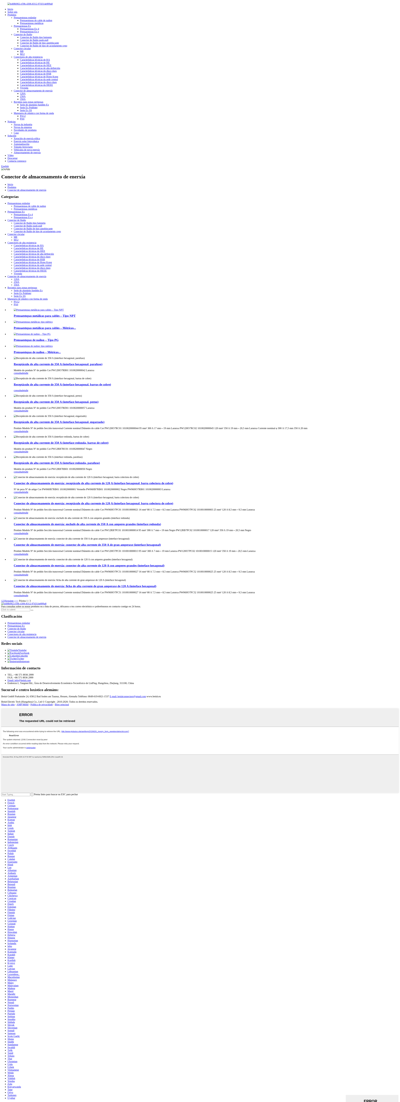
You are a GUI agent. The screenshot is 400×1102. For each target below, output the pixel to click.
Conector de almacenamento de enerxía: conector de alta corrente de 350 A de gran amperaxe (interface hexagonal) (87, 544)
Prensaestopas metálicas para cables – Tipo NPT (45, 315)
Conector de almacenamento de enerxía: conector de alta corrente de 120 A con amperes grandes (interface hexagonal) (89, 565)
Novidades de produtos (25, 130)
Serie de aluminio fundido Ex (34, 104)
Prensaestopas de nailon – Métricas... (37, 352)
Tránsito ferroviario (23, 147)
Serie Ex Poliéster (29, 107)
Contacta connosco (17, 161)
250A (23, 96)
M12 (22, 54)
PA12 (23, 116)
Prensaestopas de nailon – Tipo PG (36, 340)
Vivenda (24, 88)
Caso (16, 133)
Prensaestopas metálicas (31, 23)
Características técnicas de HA (35, 59)
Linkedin (23, 655)
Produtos (12, 14)
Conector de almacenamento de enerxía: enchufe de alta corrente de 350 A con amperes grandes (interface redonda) (87, 524)
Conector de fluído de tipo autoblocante (39, 43)
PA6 (22, 118)
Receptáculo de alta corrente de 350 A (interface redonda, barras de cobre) (61, 442)
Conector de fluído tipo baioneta (36, 37)
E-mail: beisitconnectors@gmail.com (128, 696)
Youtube (22, 650)
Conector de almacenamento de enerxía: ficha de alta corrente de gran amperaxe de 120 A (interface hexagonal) (85, 586)
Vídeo (11, 155)
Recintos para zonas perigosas (28, 102)
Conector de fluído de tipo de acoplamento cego (43, 45)
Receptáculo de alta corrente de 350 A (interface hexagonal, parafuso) (58, 364)
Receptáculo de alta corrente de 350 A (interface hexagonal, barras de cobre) (62, 384)
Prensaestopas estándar (25, 17)
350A (23, 99)
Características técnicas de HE (35, 62)
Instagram (24, 661)
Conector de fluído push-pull (34, 40)
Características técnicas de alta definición (40, 68)
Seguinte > (10, 601)
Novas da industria (23, 124)
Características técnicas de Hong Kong (39, 76)
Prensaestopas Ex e (29, 31)
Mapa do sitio (8, 704)
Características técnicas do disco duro (38, 71)
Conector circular (22, 48)
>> (17, 601)
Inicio (10, 9)
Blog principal (62, 704)
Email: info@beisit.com (19, 680)
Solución (12, 135)
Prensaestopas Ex (22, 26)
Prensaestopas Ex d (29, 28)
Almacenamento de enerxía (27, 152)
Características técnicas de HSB (35, 73)
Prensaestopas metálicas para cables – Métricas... (45, 328)
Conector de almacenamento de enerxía (33, 90)
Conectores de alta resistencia (28, 57)
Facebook (24, 653)
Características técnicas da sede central (39, 79)
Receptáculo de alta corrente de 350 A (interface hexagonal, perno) (56, 401)
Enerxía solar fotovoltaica (26, 141)
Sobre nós (12, 12)
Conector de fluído (23, 34)
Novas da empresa (23, 127)
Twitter (20, 658)
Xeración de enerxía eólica (27, 138)
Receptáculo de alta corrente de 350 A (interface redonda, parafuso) (57, 463)
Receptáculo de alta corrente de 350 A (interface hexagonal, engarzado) (59, 422)
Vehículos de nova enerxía (27, 149)
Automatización (21, 144)
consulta (18, 373)
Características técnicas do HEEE (36, 85)
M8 (21, 51)
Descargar (13, 158)
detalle (25, 373)
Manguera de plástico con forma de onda (34, 113)
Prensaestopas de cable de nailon (36, 20)
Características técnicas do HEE (35, 65)
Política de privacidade (41, 704)
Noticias (12, 121)
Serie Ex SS (26, 110)
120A (23, 93)
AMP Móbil (22, 704)
